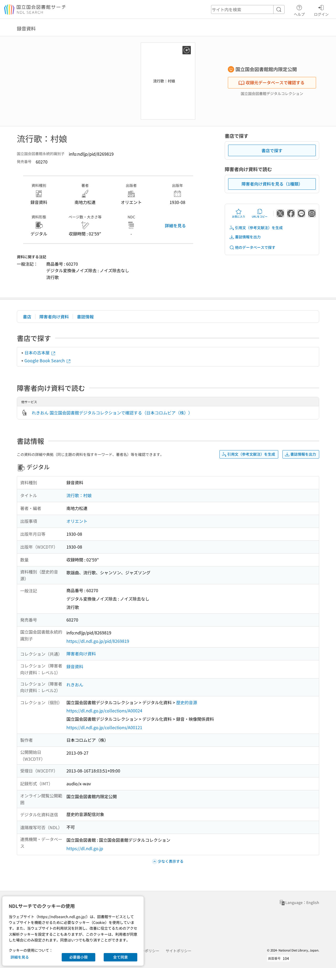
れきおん (74, 684)
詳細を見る (175, 225)
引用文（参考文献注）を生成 (259, 227)
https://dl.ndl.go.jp (84, 848)
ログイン (321, 14)
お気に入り (238, 216)
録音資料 (74, 666)
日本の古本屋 (37, 352)
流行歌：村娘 (79, 495)
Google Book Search (45, 360)
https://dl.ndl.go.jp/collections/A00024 (104, 710)
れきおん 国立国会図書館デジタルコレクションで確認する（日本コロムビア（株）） (112, 412)
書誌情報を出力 (248, 236)
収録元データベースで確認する (275, 82)
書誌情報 (85, 316)
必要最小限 (78, 957)
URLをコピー (259, 216)
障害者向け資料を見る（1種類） (272, 184)
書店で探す (271, 150)
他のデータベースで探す (255, 247)
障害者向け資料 (54, 316)
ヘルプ (299, 14)
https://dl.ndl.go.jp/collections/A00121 (104, 727)
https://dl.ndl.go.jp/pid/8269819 (97, 641)
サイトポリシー (178, 950)
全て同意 (120, 957)
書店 (27, 316)
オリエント (76, 521)
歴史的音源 (186, 702)
